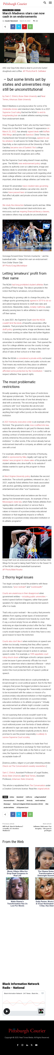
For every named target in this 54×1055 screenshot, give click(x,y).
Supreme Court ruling (12, 112)
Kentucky (29, 800)
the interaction (17, 205)
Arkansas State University (20, 99)
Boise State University (28, 96)
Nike (46, 804)
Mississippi (7, 804)
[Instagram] (22, 1045)
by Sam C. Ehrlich (10, 96)
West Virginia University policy (17, 476)
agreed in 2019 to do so (40, 300)
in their (25, 593)
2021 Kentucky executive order (18, 422)
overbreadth (36, 587)
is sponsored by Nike (17, 457)
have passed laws (16, 192)
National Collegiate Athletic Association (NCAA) (28, 804)
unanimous (17, 593)
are (10, 593)
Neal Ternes (30, 776)
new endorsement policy (29, 163)
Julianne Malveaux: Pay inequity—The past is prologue (42, 829)
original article (43, 789)
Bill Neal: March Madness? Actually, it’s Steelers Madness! (13, 829)
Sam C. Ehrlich (9, 772)
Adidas (12, 797)
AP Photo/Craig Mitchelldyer (15, 265)
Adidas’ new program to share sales (18, 460)
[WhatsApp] (30, 26)
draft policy (7, 329)
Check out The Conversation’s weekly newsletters (24, 766)
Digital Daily (8, 10)
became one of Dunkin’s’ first (23, 147)
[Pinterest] (24, 26)
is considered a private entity (29, 358)
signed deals (33, 131)
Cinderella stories (10, 109)
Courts (5, 593)
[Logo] (27, 1031)
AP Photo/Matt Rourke (12, 569)
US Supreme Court (22, 807)
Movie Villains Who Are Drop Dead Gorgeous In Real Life (17, 873)
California (29, 797)
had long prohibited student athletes (27, 284)
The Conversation (37, 785)
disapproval (33, 593)
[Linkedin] (27, 1045)
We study (7, 205)
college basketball (40, 797)
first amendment (9, 800)
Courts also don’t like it (12, 641)
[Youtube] (36, 1045)
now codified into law (39, 425)
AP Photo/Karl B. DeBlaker (34, 71)
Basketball (19, 797)
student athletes (9, 807)
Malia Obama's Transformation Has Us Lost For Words (17, 903)
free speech (20, 800)
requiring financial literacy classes (34, 211)
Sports (17, 10)
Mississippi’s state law (12, 502)
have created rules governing (35, 186)
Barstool (30, 134)
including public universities (34, 596)
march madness (40, 800)
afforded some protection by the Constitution (22, 371)
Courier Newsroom (11, 21)
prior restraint (19, 587)
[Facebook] (12, 26)
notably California (37, 307)
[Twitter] (18, 26)
